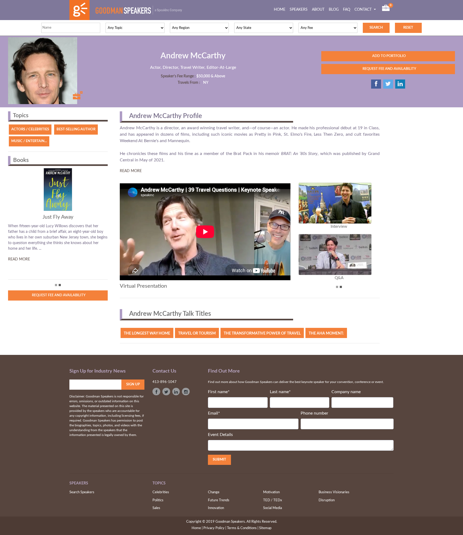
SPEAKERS (299, 10)
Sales (156, 508)
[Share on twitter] (388, 84)
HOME (280, 10)
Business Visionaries (334, 492)
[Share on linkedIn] (400, 84)
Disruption (327, 500)
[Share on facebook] (376, 84)
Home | (197, 528)
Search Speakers (81, 492)
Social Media (272, 508)
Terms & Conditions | (242, 528)
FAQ (346, 10)
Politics (157, 500)
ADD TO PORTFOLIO (388, 56)
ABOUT (318, 10)
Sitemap (265, 528)
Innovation (216, 508)
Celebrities (160, 492)
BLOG (334, 10)
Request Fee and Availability (57, 295)
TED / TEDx (272, 500)
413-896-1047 (164, 382)
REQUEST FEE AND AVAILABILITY (388, 69)
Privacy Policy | (214, 528)
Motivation (271, 492)
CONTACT (363, 10)
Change (213, 492)
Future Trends (218, 500)
